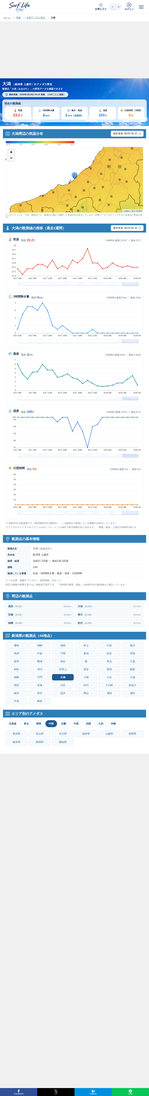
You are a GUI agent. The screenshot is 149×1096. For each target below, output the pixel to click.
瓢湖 (39, 661)
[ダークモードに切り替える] (115, 7)
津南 (109, 693)
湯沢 (132, 693)
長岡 (109, 669)
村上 (86, 645)
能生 (16, 693)
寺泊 (109, 661)
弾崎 (39, 645)
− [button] (11, 158)
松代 (86, 685)
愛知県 (63, 742)
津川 (39, 669)
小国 (86, 677)
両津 (16, 653)
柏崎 (16, 677)
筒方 (39, 693)
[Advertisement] (74, 54)
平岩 (16, 701)
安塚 (39, 685)
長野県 (132, 733)
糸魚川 (132, 685)
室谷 (86, 669)
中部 (51, 723)
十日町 (109, 685)
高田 (16, 685)
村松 (16, 669)
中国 (76, 723)
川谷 (62, 685)
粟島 (16, 645)
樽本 (39, 701)
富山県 (39, 733)
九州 (100, 723)
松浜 (109, 653)
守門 (39, 677)
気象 (18, 17)
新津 (16, 661)
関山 (86, 693)
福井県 (86, 733)
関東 (38, 723)
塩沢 (62, 693)
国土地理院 (137, 210)
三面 (109, 645)
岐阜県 (16, 742)
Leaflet (126, 210)
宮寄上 (63, 669)
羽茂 (132, 653)
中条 (39, 653)
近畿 (63, 723)
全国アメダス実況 (35, 17)
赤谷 (62, 661)
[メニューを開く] (141, 7)
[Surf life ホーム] (19, 6)
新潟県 (16, 733)
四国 (88, 723)
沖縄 (113, 723)
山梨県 (109, 733)
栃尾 (132, 669)
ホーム (6, 17)
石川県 (63, 733)
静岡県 (39, 742)
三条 (132, 661)
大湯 (132, 677)
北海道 (12, 723)
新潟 (86, 653)
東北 (26, 723)
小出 (109, 677)
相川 (132, 645)
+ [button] (11, 152)
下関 (62, 653)
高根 (62, 645)
